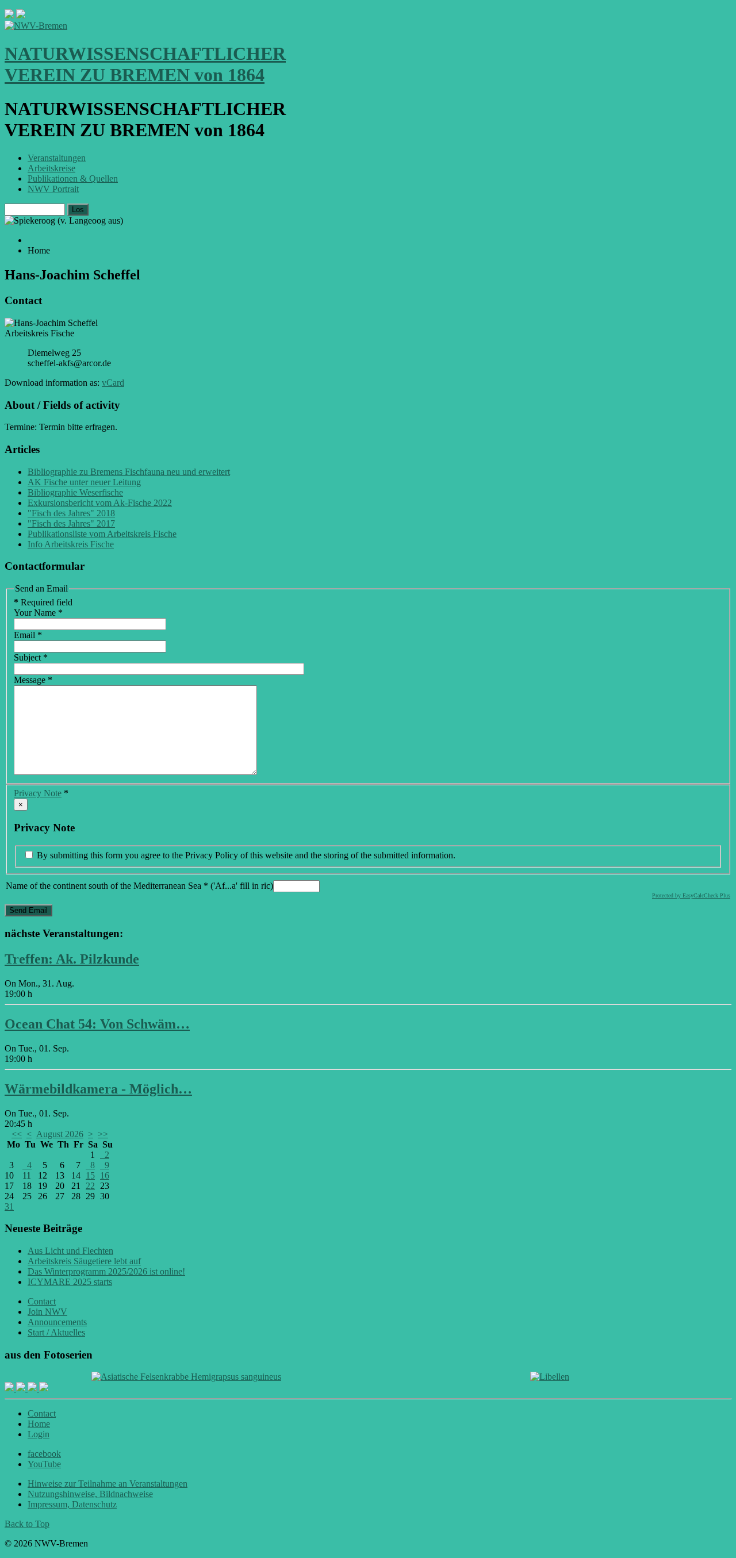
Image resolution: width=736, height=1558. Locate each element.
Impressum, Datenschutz (72, 1504)
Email (28, 635)
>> (103, 1134)
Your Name (38, 612)
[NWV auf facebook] (10, 1388)
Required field (43, 602)
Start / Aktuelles (56, 1332)
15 (90, 1175)
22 (90, 1186)
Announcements (57, 1322)
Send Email (28, 910)
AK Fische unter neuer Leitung (84, 482)
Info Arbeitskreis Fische (71, 544)
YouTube (44, 1464)
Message (33, 680)
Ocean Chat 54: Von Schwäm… (97, 1023)
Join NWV (47, 1312)
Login (38, 1434)
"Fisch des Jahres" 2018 (71, 513)
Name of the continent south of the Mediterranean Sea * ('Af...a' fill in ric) (139, 886)
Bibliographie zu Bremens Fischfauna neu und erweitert (129, 472)
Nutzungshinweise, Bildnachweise (90, 1494)
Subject (31, 657)
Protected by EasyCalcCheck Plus (691, 895)
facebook (44, 1454)
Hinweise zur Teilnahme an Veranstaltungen (107, 1483)
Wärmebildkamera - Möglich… (98, 1088)
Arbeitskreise (51, 168)
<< (17, 1134)
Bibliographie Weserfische (75, 492)
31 (9, 1206)
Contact (42, 1301)
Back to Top (27, 1524)
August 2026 (59, 1134)
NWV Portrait (53, 189)
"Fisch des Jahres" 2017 (71, 523)
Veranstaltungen (57, 158)
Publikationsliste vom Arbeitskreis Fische (102, 534)
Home (39, 1424)
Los (78, 209)
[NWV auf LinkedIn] (33, 1388)
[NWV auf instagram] (22, 1388)
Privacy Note (38, 793)
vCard (113, 382)
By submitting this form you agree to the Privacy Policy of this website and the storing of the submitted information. (244, 855)
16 (104, 1175)
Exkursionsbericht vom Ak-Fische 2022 (100, 503)
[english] (9, 15)
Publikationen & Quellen (73, 178)
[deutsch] (20, 15)
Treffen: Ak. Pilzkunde (72, 958)
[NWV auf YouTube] (43, 1388)
